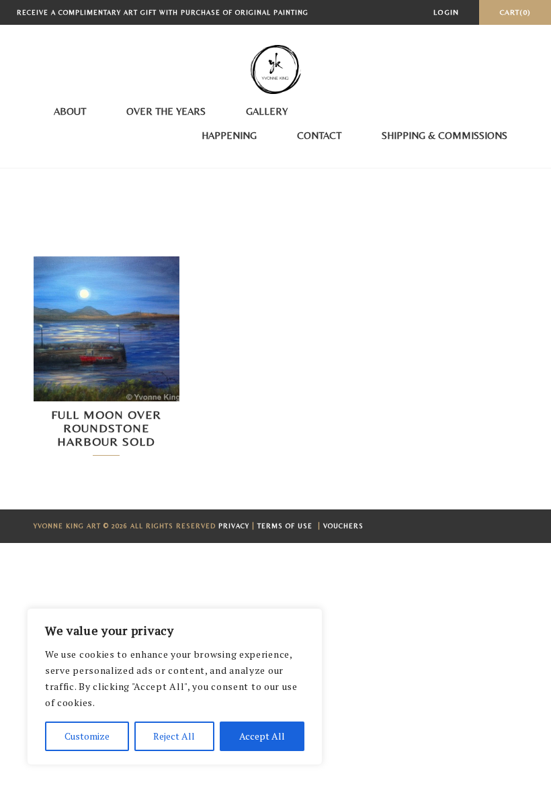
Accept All (262, 736)
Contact (319, 135)
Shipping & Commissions (444, 135)
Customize (87, 736)
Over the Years (166, 111)
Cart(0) (515, 12)
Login (446, 12)
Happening (229, 135)
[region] (175, 686)
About (70, 111)
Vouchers (343, 526)
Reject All (174, 736)
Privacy (233, 526)
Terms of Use (286, 526)
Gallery (267, 111)
